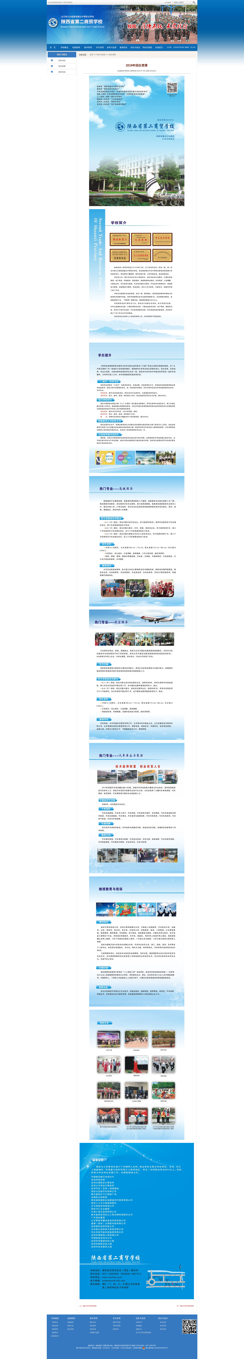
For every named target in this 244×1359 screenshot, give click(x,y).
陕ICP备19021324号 (83, 1348)
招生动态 (62, 60)
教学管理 (88, 47)
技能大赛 (93, 1329)
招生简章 (62, 66)
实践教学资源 (94, 1332)
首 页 (53, 47)
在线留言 (159, 47)
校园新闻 (76, 47)
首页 (91, 55)
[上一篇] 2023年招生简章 (88, 1306)
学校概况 (64, 47)
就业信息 (62, 72)
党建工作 (139, 1329)
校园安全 (116, 1329)
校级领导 (55, 1329)
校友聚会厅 (55, 1336)
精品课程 (93, 1326)
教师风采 (123, 47)
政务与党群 (112, 47)
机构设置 (55, 1326)
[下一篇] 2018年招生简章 (185, 1306)
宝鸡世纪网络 (137, 1348)
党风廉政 (139, 1326)
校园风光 (55, 1332)
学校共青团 (147, 47)
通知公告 (70, 1326)
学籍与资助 (116, 1326)
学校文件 (139, 1322)
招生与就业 (135, 47)
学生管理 (100, 47)
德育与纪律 (116, 1322)
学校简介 (55, 1322)
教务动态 (93, 1322)
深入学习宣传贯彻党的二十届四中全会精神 (140, 1333)
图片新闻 (70, 1329)
